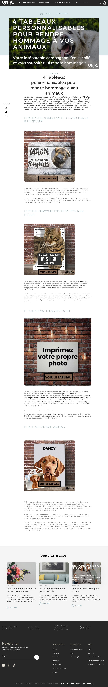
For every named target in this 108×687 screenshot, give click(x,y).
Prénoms (56, 653)
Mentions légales (40, 683)
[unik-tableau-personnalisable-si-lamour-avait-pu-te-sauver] (49, 156)
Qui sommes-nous (62, 3)
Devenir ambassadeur (96, 661)
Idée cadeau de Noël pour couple (85, 590)
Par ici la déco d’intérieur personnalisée (52, 590)
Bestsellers (44, 3)
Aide (84, 3)
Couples (56, 657)
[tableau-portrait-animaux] (49, 466)
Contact (91, 653)
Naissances (57, 664)
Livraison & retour (52, 683)
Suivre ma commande (96, 664)
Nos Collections (26, 3)
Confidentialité (19, 683)
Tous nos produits (59, 668)
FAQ (89, 649)
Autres (55, 672)
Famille (55, 649)
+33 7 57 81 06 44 (94, 657)
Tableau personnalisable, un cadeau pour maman (21, 590)
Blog (76, 3)
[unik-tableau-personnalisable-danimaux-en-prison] (49, 249)
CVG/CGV (29, 683)
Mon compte (75, 657)
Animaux (56, 661)
